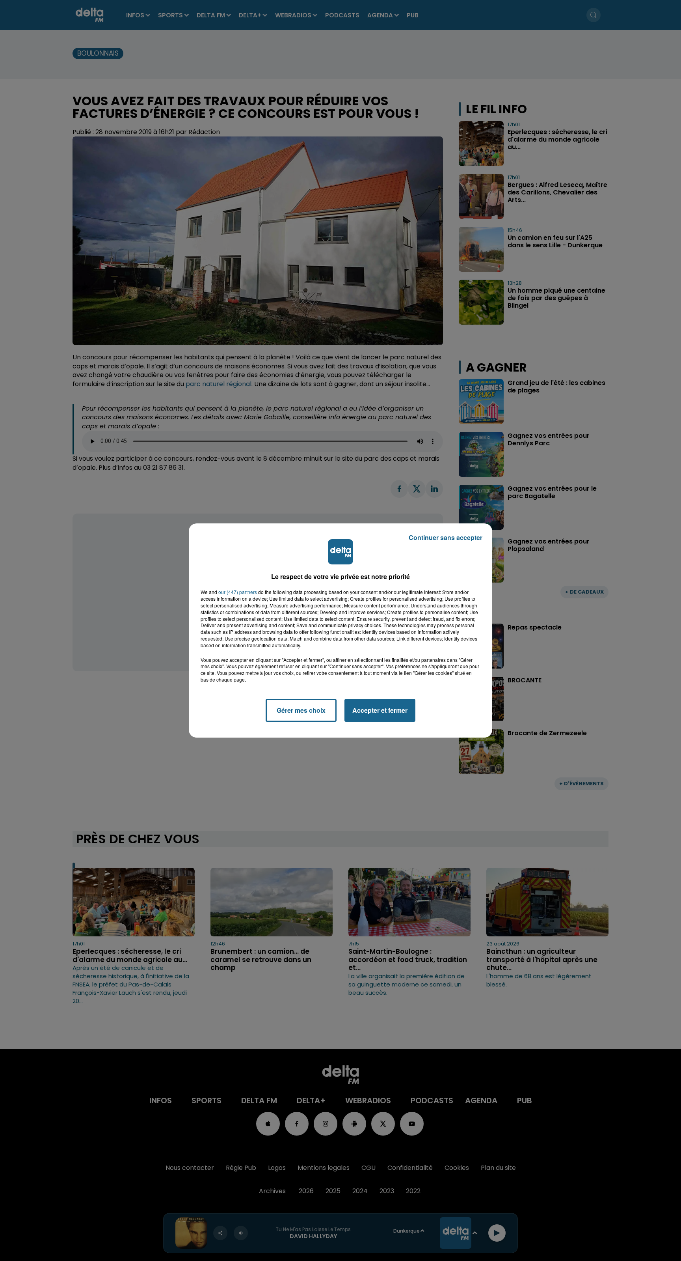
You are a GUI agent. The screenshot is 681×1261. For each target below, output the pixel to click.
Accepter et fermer (379, 710)
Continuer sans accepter (445, 537)
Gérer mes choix (301, 710)
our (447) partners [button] (237, 592)
